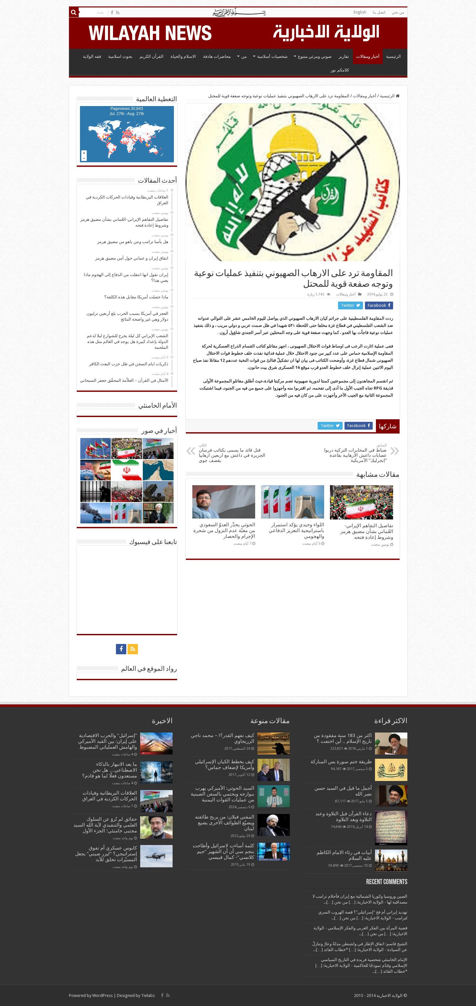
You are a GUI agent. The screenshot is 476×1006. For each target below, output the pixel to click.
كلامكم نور (340, 70)
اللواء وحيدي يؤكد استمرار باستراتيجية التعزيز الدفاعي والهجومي (296, 530)
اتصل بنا (379, 12)
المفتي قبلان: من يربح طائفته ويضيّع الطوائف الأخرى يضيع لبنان (224, 822)
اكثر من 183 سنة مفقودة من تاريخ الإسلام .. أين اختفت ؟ (343, 738)
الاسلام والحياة (183, 56)
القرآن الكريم (152, 56)
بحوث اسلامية (120, 56)
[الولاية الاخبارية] (326, 32)
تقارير (344, 56)
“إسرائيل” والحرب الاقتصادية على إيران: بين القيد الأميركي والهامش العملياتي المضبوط (107, 741)
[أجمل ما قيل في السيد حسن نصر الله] (391, 796)
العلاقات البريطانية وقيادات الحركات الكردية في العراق (109, 796)
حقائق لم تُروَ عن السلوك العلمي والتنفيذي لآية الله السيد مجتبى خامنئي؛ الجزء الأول (105, 825)
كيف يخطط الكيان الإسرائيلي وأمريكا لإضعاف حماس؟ (224, 764)
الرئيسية (393, 56)
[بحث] (74, 12)
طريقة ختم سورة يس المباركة (341, 762)
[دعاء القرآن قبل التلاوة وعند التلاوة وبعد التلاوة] (391, 828)
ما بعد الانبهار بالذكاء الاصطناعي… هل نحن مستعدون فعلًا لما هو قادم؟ (109, 770)
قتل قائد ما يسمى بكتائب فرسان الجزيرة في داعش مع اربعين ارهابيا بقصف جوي (232, 453)
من (244, 56)
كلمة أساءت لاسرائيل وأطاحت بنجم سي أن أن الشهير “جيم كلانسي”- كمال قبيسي (223, 851)
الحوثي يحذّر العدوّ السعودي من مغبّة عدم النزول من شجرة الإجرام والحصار (224, 530)
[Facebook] (112, 12)
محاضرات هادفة (217, 56)
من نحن (398, 12)
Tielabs (148, 995)
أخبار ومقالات (368, 56)
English (360, 12)
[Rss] (117, 12)
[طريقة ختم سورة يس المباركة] (391, 770)
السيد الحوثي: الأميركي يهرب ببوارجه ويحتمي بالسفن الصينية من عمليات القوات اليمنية (222, 794)
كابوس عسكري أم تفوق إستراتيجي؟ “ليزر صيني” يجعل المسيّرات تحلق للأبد (106, 853)
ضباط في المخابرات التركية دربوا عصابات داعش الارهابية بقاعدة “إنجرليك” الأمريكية (355, 453)
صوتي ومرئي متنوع (315, 56)
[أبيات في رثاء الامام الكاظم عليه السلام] (391, 861)
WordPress (102, 995)
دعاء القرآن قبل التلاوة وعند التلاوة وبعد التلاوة (343, 816)
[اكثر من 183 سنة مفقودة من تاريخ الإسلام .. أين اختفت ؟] (391, 743)
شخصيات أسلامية (272, 56)
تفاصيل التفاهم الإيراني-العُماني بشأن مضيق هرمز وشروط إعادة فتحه (366, 531)
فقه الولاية (92, 56)
